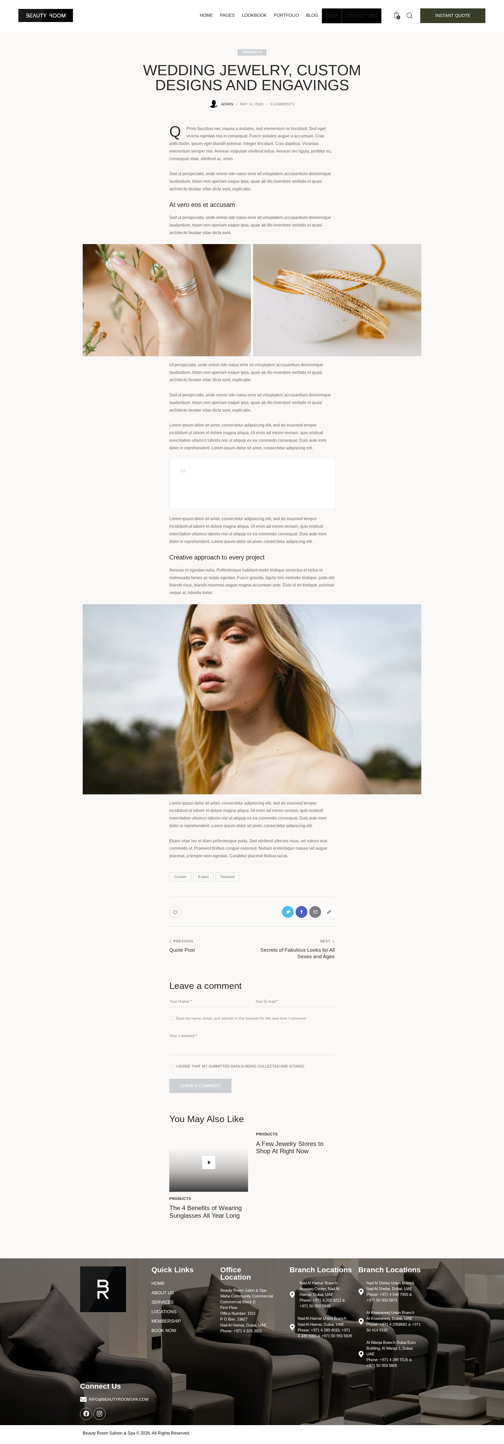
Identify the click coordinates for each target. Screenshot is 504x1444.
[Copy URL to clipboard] (329, 912)
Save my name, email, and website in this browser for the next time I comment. (241, 1018)
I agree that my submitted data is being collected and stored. (240, 1066)
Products (252, 52)
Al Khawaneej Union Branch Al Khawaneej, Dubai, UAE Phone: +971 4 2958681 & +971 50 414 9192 (393, 1321)
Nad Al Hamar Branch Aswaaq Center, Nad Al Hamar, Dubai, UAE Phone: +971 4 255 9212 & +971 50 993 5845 (322, 1294)
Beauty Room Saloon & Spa (109, 1433)
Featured (227, 877)
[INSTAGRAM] (99, 1414)
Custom (180, 877)
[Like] (175, 912)
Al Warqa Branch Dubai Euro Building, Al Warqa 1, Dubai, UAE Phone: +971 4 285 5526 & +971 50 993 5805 (391, 1354)
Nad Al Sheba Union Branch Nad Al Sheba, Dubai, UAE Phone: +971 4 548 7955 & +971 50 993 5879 (390, 1291)
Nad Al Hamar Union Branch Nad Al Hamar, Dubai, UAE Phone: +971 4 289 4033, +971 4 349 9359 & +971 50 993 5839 (325, 1327)
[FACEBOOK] (86, 1414)
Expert (203, 877)
